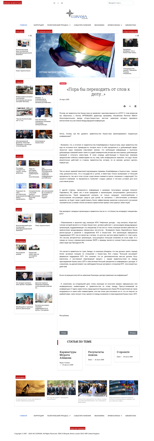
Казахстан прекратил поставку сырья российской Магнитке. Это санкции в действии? (92, 400)
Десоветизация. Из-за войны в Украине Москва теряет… (47, 194)
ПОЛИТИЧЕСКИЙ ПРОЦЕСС (57, 25)
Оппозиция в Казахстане (40, 142)
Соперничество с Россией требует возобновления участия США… (34, 195)
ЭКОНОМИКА (99, 25)
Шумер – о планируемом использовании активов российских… (43, 100)
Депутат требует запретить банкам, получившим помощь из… (43, 285)
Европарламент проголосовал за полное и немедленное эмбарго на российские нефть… (122, 399)
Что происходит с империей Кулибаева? (57, 398)
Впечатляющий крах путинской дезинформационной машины (24, 52)
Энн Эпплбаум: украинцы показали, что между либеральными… (43, 122)
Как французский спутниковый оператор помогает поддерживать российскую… (47, 173)
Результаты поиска (96, 353)
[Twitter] (58, 3)
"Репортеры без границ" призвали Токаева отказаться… (130, 71)
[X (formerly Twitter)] (130, 106)
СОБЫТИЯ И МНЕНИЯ (82, 25)
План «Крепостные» (23, 71)
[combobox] (120, 3)
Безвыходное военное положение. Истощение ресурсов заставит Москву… (24, 99)
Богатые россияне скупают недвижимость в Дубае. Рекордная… (42, 307)
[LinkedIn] (135, 106)
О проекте (123, 352)
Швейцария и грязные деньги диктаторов (24, 307)
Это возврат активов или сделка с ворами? (24, 283)
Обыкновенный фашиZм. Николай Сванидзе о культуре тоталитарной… (23, 143)
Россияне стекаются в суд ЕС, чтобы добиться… (21, 170)
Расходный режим (20, 253)
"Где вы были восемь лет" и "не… (24, 119)
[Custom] (62, 3)
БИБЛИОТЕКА (130, 25)
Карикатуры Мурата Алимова (68, 355)
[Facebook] (54, 3)
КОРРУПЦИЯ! (39, 25)
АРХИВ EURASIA (114, 25)
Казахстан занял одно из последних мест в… (34, 255)
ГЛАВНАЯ (23, 25)
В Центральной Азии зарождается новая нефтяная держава (28, 399)
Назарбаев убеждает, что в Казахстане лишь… (130, 50)
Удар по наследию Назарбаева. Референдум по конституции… (34, 173)
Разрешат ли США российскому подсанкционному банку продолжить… (23, 195)
